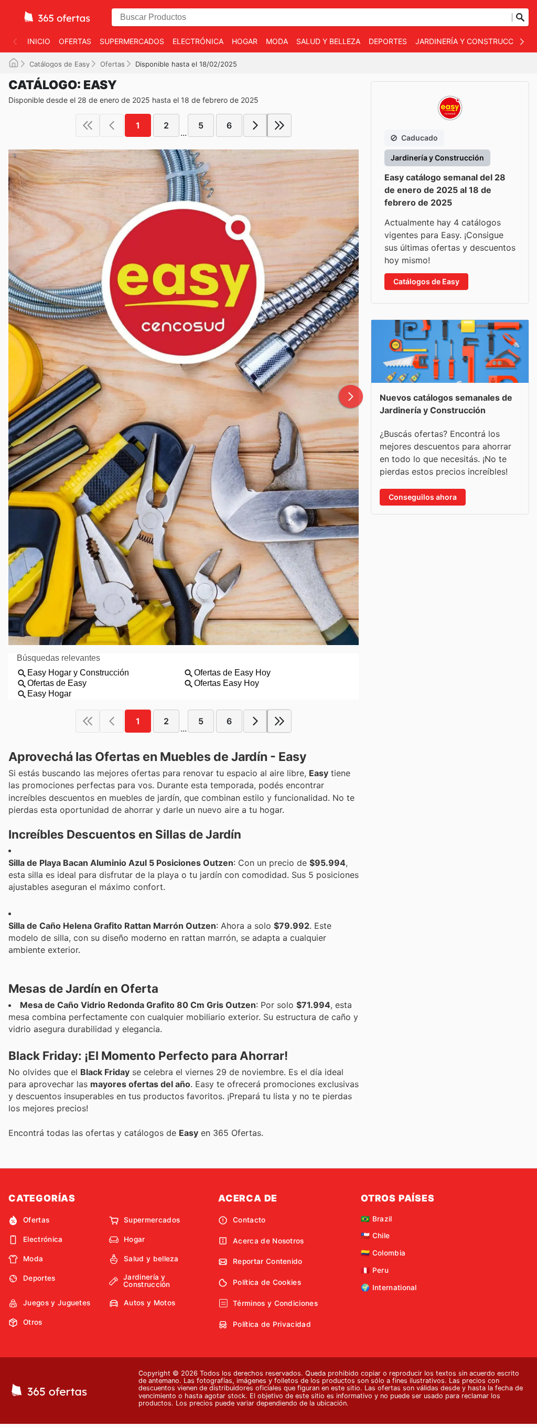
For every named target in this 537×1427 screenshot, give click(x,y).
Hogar (244, 41)
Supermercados (132, 41)
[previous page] (112, 125)
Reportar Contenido (268, 1261)
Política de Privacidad (272, 1324)
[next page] (255, 125)
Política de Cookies (267, 1282)
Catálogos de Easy (59, 64)
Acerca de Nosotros (268, 1241)
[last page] (279, 125)
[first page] (88, 125)
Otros (32, 1322)
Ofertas (75, 41)
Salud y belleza (328, 41)
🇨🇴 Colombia (383, 1253)
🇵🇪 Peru (375, 1270)
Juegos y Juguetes (56, 1303)
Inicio (38, 41)
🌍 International (389, 1287)
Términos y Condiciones (275, 1303)
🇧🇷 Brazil (376, 1219)
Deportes (388, 41)
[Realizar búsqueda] (520, 17)
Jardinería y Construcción (471, 41)
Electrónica (198, 41)
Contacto (249, 1220)
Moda (277, 41)
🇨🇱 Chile (375, 1235)
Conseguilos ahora (423, 496)
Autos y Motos (149, 1303)
